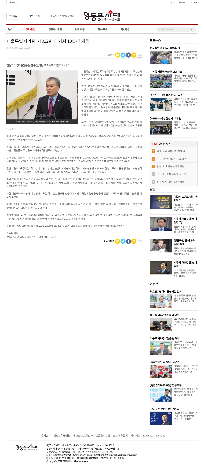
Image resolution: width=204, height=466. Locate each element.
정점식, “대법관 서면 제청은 (170, 181)
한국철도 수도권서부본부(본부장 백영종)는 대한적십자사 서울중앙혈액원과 (185, 55)
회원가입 (182, 2)
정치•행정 (30, 29)
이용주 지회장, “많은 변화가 (164, 338)
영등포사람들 (55, 29)
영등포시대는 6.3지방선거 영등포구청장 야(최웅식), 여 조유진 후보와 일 (186, 368)
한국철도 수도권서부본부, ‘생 (165, 48)
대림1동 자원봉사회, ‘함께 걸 (171, 151)
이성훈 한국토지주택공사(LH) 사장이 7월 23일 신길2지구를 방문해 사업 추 (185, 102)
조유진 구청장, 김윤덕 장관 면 (171, 174)
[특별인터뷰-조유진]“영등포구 (166, 385)
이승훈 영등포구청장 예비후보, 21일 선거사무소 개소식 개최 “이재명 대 (185, 415)
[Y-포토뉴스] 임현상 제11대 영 (165, 118)
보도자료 (148, 435)
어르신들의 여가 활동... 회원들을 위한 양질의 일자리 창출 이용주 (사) (185, 345)
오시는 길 (160, 435)
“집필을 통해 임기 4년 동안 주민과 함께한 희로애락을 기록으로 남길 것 (185, 298)
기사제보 (194, 2)
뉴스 (10, 29)
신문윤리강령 (103, 435)
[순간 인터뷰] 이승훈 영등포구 (165, 408)
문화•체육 (102, 29)
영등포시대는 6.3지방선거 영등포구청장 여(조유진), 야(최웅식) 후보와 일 (186, 392)
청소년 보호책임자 (83, 435)
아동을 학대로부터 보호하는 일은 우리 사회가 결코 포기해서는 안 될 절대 (185, 207)
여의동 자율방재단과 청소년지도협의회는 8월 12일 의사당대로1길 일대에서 (185, 78)
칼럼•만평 (80, 29)
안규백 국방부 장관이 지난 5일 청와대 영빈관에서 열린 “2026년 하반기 (185, 251)
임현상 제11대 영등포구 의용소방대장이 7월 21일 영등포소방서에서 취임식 (185, 125)
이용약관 (43, 435)
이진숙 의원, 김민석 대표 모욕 (171, 158)
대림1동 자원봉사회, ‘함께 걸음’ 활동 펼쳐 (62, 15)
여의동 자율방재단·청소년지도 (166, 71)
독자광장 (125, 29)
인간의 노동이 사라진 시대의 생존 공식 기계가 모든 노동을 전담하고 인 (185, 229)
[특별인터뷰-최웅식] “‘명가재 (165, 361)
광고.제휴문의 (120, 435)
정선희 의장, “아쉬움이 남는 (164, 315)
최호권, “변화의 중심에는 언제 (166, 291)
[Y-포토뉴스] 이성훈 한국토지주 (166, 95)
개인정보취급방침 (60, 435)
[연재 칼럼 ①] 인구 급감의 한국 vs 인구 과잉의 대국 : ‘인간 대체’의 (185, 273)
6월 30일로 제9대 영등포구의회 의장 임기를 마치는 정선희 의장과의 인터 (185, 322)
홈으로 (12, 2)
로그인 (173, 2)
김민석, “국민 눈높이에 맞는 (170, 166)
